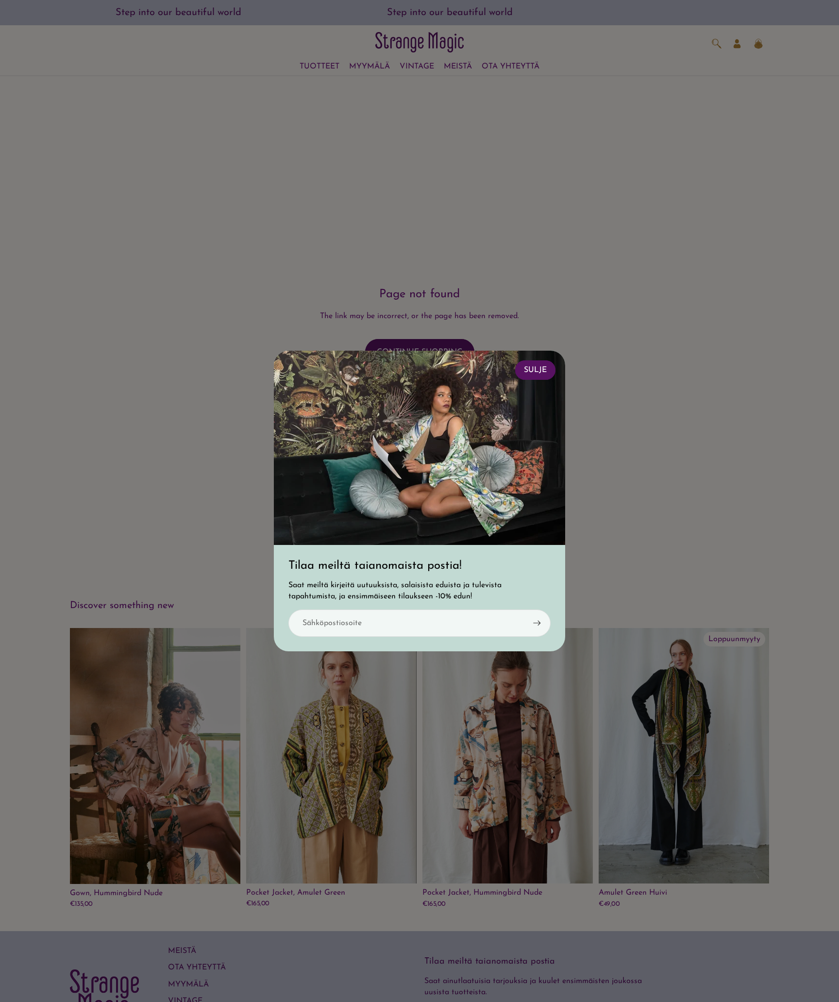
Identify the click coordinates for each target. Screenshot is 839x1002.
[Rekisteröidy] (537, 623)
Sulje (535, 370)
